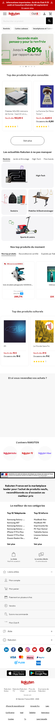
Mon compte (14, 580)
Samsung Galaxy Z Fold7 (17, 529)
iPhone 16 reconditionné (15, 706)
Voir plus (27, 140)
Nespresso (45, 712)
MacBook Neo (40, 519)
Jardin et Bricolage (21, 159)
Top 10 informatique (44, 513)
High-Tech (36, 159)
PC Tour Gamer (41, 529)
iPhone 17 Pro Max (15, 532)
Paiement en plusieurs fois (20, 597)
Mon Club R (14, 622)
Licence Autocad (41, 535)
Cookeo (11, 719)
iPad (36, 538)
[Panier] (50, 13)
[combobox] (24, 21)
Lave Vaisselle (42, 719)
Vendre (12, 606)
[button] (27, 5)
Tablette (32, 712)
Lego (47, 706)
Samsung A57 (13, 522)
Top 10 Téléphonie (16, 513)
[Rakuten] (13, 14)
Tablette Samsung (42, 532)
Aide (10, 631)
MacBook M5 (40, 522)
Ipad (21, 712)
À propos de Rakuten (43, 690)
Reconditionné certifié (28, 253)
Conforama (10, 712)
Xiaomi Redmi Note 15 (17, 538)
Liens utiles (13, 571)
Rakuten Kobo (7, 690)
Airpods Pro (34, 706)
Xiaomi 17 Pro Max (15, 535)
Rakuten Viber (23, 690)
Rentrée (6, 159)
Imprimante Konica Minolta (44, 525)
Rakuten (12, 639)
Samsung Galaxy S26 (16, 519)
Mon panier (14, 589)
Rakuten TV (16, 690)
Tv (25, 719)
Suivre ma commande (18, 614)
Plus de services (32, 690)
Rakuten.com (27, 695)
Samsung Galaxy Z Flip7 (17, 525)
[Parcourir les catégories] (4, 14)
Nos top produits (8, 253)
